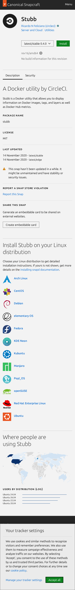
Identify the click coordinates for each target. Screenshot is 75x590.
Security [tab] (30, 75)
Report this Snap (13, 194)
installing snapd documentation (39, 269)
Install (63, 43)
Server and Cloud (31, 30)
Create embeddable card (21, 224)
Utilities (49, 30)
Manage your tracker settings (24, 579)
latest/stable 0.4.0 (36, 43)
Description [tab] (13, 75)
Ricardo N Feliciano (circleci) (38, 25)
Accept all (54, 579)
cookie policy (19, 570)
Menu (68, 4)
